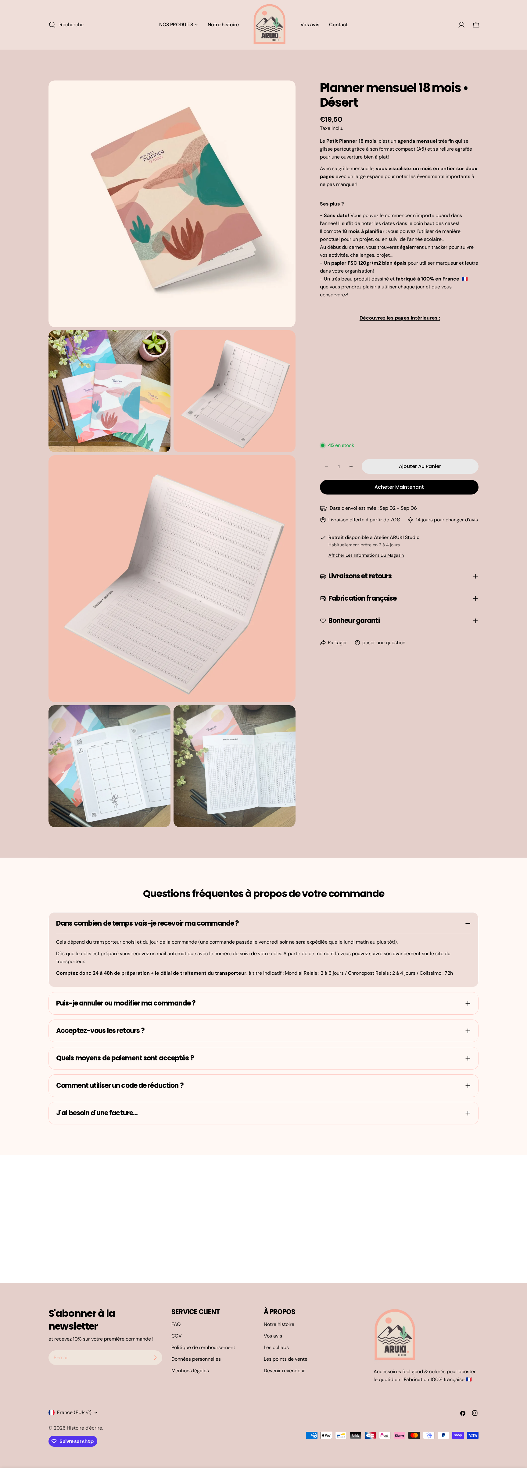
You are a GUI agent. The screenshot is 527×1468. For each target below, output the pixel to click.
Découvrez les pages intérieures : (400, 318)
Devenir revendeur (284, 1370)
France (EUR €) (74, 1412)
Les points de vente (285, 1359)
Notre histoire (279, 1324)
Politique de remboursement (203, 1347)
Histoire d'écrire (84, 1428)
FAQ (176, 1324)
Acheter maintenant (399, 487)
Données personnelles (196, 1359)
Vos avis (273, 1336)
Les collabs (276, 1347)
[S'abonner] (155, 1357)
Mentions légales (190, 1370)
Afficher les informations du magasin (366, 555)
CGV (176, 1336)
